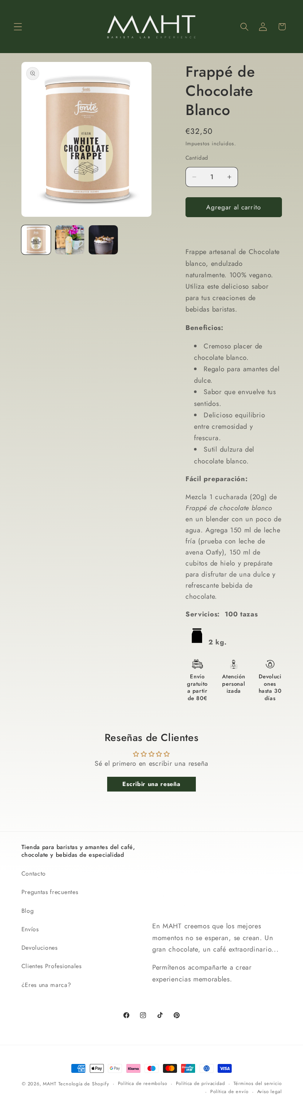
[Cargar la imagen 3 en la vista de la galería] (103, 240)
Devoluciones (39, 947)
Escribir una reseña (151, 784)
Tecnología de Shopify (83, 1083)
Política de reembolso (142, 1083)
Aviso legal (269, 1091)
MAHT (49, 1083)
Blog (27, 911)
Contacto (33, 873)
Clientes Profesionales (51, 966)
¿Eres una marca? (46, 985)
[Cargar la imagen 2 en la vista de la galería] (70, 240)
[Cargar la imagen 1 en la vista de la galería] (36, 240)
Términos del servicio (258, 1083)
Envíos (30, 929)
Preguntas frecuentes (49, 892)
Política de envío (229, 1091)
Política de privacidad (200, 1083)
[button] (17, 26)
